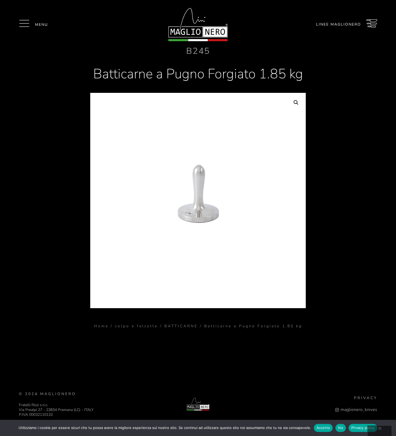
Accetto (323, 428)
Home (101, 326)
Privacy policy (363, 428)
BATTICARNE (181, 326)
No (340, 428)
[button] (296, 102)
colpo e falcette (136, 326)
